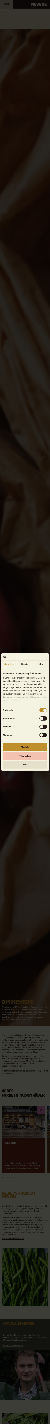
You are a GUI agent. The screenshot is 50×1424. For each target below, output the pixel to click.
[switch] (43, 718)
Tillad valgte (25, 756)
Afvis (25, 765)
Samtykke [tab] (9, 664)
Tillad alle (25, 747)
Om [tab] (41, 664)
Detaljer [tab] (25, 664)
